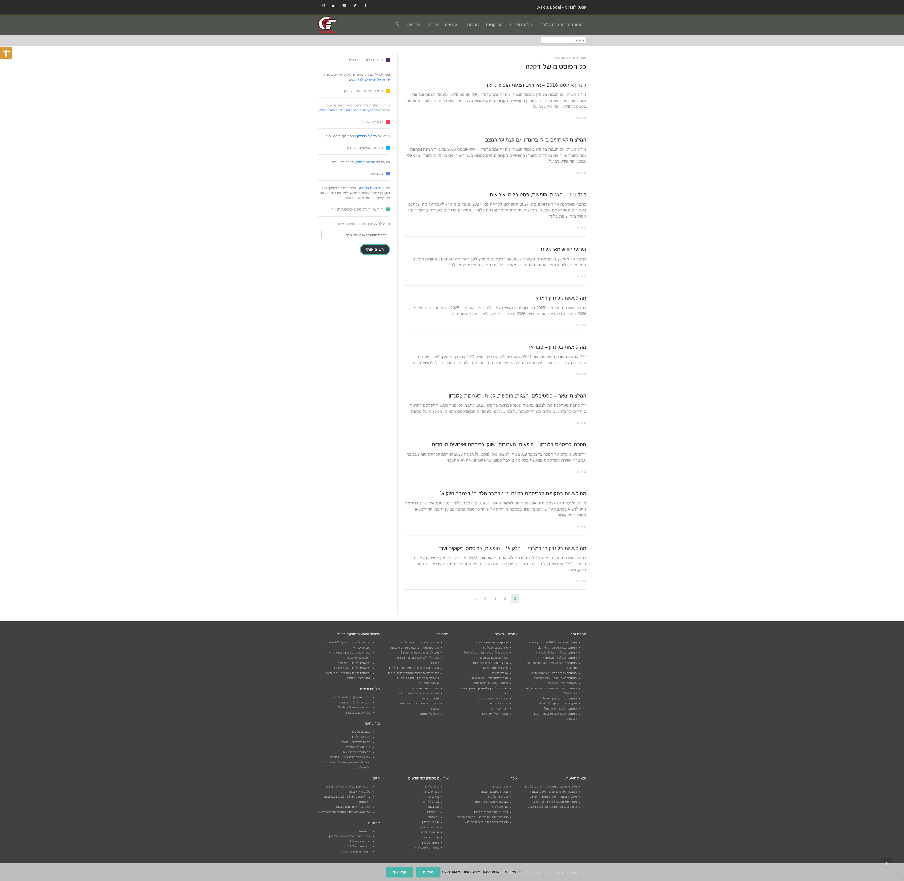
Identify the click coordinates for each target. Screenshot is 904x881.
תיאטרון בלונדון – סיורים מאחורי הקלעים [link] (553, 796)
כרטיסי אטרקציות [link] (498, 703)
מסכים (428, 872)
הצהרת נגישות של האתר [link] (355, 851)
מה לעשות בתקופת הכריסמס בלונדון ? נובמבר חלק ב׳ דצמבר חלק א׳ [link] (512, 493)
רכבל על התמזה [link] (429, 713)
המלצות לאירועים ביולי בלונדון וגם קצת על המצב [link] (535, 139)
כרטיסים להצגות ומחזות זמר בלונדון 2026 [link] (552, 806)
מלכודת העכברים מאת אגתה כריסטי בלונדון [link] (551, 786)
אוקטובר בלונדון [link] (429, 832)
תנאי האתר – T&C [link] (359, 846)
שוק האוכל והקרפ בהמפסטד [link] (491, 802)
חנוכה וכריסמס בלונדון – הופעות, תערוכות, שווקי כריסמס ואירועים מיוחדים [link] (509, 444)
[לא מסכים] (898, 872)
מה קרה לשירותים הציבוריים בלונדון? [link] (486, 822)
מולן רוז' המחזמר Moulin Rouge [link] (557, 703)
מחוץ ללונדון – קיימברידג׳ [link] (493, 698)
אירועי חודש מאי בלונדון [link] (561, 249)
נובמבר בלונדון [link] (430, 837)
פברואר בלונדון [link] (430, 791)
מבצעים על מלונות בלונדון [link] (355, 702)
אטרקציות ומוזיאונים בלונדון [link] (492, 642)
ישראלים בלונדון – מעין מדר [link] (354, 663)
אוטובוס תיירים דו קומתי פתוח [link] (490, 663)
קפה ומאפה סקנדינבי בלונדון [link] (491, 812)
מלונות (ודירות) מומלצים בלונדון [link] (351, 697)
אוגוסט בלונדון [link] (430, 822)
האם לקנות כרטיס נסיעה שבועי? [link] (420, 652)
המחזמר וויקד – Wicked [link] (562, 683)
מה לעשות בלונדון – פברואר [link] (557, 347)
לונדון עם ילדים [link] (499, 708)
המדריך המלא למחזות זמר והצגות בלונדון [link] (348, 110)
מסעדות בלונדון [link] (499, 786)
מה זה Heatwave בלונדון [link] (355, 742)
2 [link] (505, 598)
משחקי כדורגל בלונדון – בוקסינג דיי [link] (349, 652)
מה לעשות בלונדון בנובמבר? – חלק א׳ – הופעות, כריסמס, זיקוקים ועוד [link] (512, 548)
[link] (6, 53)
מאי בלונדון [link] (432, 806)
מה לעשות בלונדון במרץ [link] (561, 298)
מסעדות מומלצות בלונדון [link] (493, 791)
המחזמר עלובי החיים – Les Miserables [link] (553, 673)
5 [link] (475, 598)
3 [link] (495, 598)
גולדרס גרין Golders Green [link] (354, 707)
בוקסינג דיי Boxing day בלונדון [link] (352, 806)
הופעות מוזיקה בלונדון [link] (357, 657)
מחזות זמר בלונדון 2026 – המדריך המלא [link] (553, 642)
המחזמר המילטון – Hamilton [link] (559, 657)
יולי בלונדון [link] (433, 817)
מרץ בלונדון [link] (432, 796)
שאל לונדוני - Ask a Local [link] (561, 7)
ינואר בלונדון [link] (431, 786)
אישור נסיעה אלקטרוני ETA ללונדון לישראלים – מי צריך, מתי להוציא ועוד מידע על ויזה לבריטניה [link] (345, 762)
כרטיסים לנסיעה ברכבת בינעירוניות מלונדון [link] (414, 647)
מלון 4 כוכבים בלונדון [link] (358, 712)
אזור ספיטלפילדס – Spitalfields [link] (489, 678)
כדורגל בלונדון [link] (367, 136)
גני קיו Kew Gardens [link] (495, 668)
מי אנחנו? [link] (364, 831)
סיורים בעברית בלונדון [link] (495, 647)
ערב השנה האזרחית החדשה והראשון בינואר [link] (344, 812)
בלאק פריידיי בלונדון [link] (358, 791)
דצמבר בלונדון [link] (430, 842)
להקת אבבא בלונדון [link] (358, 678)
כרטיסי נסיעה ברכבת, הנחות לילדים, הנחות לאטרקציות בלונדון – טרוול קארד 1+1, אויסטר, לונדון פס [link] (413, 678)
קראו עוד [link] (581, 118)
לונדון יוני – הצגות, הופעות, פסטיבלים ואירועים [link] (538, 194)
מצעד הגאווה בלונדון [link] (427, 847)
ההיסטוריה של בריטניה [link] (356, 752)
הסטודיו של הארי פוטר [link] (494, 713)
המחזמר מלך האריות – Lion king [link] (557, 647)
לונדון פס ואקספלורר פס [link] (425, 688)
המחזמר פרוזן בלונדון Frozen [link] (559, 698)
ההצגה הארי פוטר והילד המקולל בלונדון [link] (553, 791)
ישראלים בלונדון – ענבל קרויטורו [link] (351, 668)
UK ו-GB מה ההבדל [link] (358, 747)
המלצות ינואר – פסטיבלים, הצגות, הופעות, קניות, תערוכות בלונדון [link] (517, 395)
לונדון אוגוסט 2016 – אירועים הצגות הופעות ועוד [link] (535, 85)
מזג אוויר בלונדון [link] (360, 737)
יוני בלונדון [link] (433, 812)
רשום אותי (375, 250)
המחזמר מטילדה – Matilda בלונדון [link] (556, 652)
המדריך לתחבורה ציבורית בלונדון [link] (419, 642)
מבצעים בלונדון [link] (370, 188)
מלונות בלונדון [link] (365, 162)
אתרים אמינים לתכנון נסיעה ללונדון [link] (349, 836)
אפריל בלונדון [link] (431, 802)
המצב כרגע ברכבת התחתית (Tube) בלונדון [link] (413, 668)
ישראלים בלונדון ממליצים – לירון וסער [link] (348, 673)
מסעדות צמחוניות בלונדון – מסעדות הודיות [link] (482, 817)
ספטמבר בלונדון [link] (429, 827)
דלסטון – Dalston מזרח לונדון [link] (490, 683)
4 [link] (485, 598)
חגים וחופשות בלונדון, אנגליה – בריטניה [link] (346, 786)
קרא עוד (399, 872)
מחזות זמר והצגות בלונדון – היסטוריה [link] (555, 802)
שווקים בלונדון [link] (500, 673)
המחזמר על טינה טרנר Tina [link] (560, 708)
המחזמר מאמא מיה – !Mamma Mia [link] (555, 678)
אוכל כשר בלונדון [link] (498, 796)
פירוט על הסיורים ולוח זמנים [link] (369, 79)
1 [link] (515, 598)
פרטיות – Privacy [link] (360, 841)
